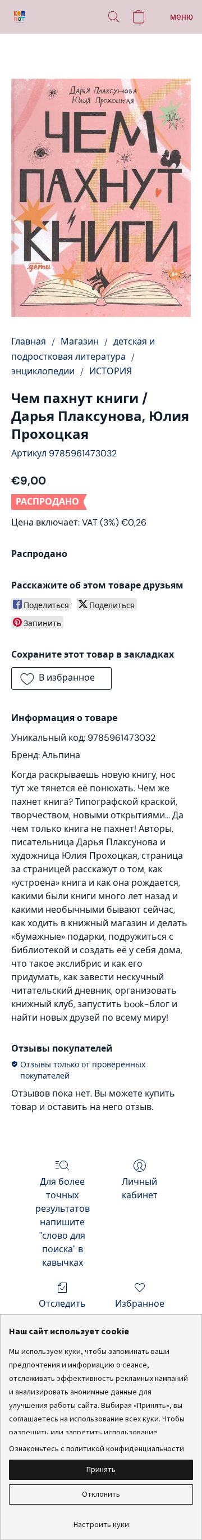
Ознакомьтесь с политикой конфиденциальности (96, 1448)
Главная (28, 341)
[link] (101, 1520)
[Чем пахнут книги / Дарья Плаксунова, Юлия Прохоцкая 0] (101, 198)
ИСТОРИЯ (110, 371)
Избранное (139, 1304)
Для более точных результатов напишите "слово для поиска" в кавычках (62, 1222)
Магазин (80, 341)
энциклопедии (43, 371)
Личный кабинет (140, 1188)
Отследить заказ (62, 1310)
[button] (20, 17)
